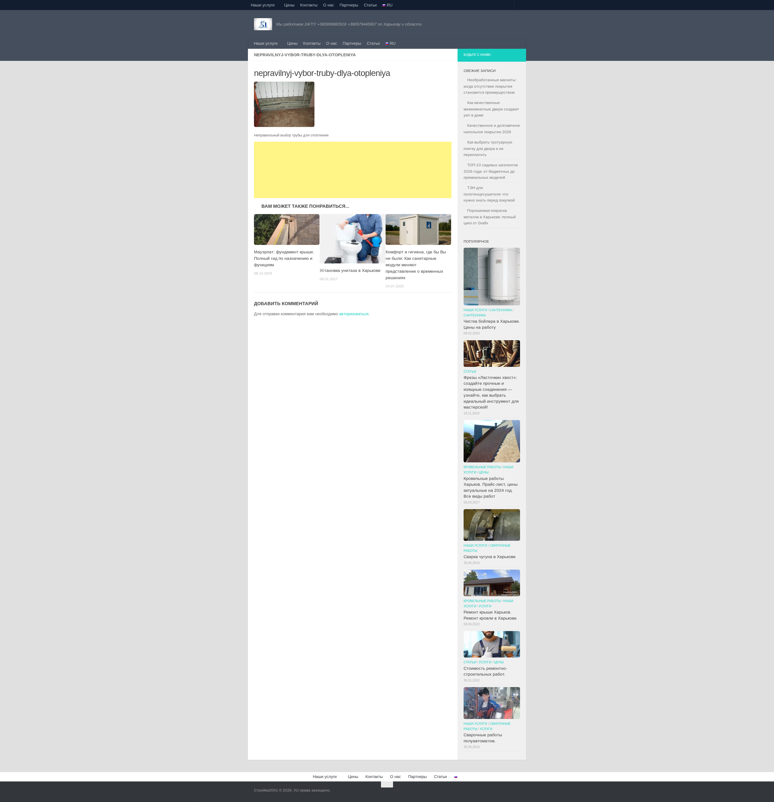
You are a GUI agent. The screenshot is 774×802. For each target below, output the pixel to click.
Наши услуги (263, 5)
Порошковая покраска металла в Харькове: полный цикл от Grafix (490, 216)
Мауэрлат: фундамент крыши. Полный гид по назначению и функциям (284, 258)
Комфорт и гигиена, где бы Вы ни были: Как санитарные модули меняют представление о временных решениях (416, 265)
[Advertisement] (353, 170)
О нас (328, 5)
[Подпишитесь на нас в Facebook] (502, 55)
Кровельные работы (482, 467)
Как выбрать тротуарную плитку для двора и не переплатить (488, 148)
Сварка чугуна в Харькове (490, 556)
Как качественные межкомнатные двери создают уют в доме (491, 109)
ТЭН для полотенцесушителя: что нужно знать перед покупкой (489, 194)
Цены (289, 5)
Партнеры (349, 5)
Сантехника (501, 310)
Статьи (370, 5)
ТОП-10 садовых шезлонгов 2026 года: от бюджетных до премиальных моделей (491, 171)
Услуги (485, 606)
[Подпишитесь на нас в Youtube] (517, 55)
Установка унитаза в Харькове (350, 270)
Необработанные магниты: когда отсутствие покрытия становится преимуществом (490, 86)
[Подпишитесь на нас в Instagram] (509, 55)
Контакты (308, 5)
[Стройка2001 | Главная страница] (263, 24)
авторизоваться (353, 314)
